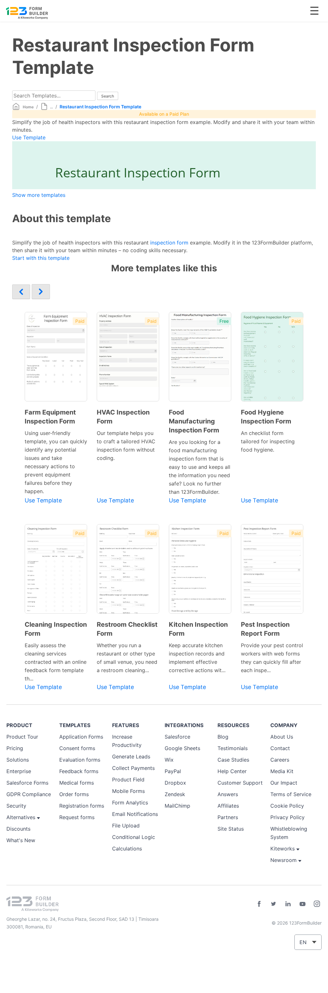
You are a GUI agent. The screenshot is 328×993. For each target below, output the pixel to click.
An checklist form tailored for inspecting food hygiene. (268, 441)
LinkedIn (288, 904)
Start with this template (41, 258)
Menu (314, 11)
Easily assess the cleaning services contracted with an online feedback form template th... (55, 662)
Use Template (28, 137)
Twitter (273, 904)
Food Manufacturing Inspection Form (194, 421)
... (51, 107)
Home (28, 107)
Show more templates (38, 195)
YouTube (302, 904)
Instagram (317, 904)
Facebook (259, 904)
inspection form (169, 242)
